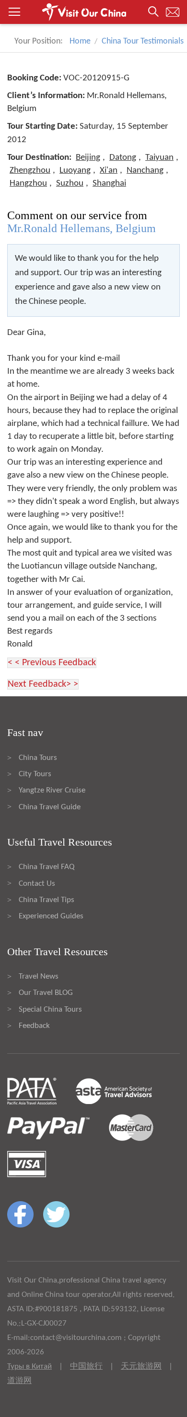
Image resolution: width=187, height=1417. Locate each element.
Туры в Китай (29, 1366)
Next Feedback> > (43, 684)
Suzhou (69, 183)
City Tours (35, 774)
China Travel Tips (46, 900)
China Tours (38, 758)
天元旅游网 (141, 1366)
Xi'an (108, 170)
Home (80, 41)
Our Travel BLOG (46, 993)
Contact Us (37, 884)
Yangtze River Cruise (52, 790)
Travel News (38, 976)
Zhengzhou (30, 170)
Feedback (34, 1026)
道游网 (19, 1381)
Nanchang (145, 170)
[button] (93, 12)
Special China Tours (50, 1009)
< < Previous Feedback (52, 663)
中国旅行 (86, 1366)
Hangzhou (28, 183)
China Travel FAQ (46, 867)
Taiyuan (159, 157)
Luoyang (75, 170)
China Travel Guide (50, 807)
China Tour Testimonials (143, 41)
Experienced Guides (51, 916)
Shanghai (109, 183)
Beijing (88, 157)
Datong (122, 157)
